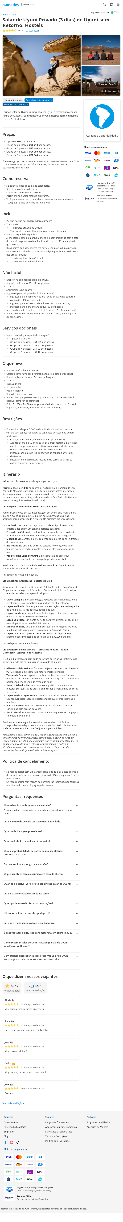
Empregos (9, 1131)
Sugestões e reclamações (58, 1131)
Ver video (112, 91)
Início (5, 14)
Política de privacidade (57, 1140)
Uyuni (14, 14)
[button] (111, 4)
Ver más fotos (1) (108, 84)
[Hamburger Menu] (118, 4)
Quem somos (11, 1122)
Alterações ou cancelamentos (61, 1126)
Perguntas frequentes (57, 1122)
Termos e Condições (56, 1136)
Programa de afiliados (98, 1122)
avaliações (31, 31)
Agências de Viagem (97, 1126)
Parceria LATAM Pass (15, 1126)
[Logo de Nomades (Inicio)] (11, 4)
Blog (6, 1136)
